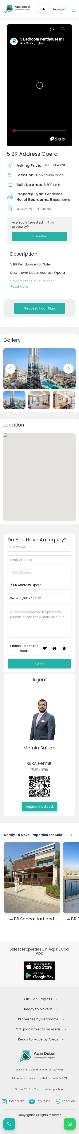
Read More (19, 286)
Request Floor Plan (39, 308)
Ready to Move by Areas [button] (38, 1039)
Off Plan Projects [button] (38, 999)
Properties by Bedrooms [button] (38, 1019)
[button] (72, 9)
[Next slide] (68, 369)
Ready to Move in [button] (38, 1009)
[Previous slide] (10, 369)
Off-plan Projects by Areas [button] (38, 1029)
